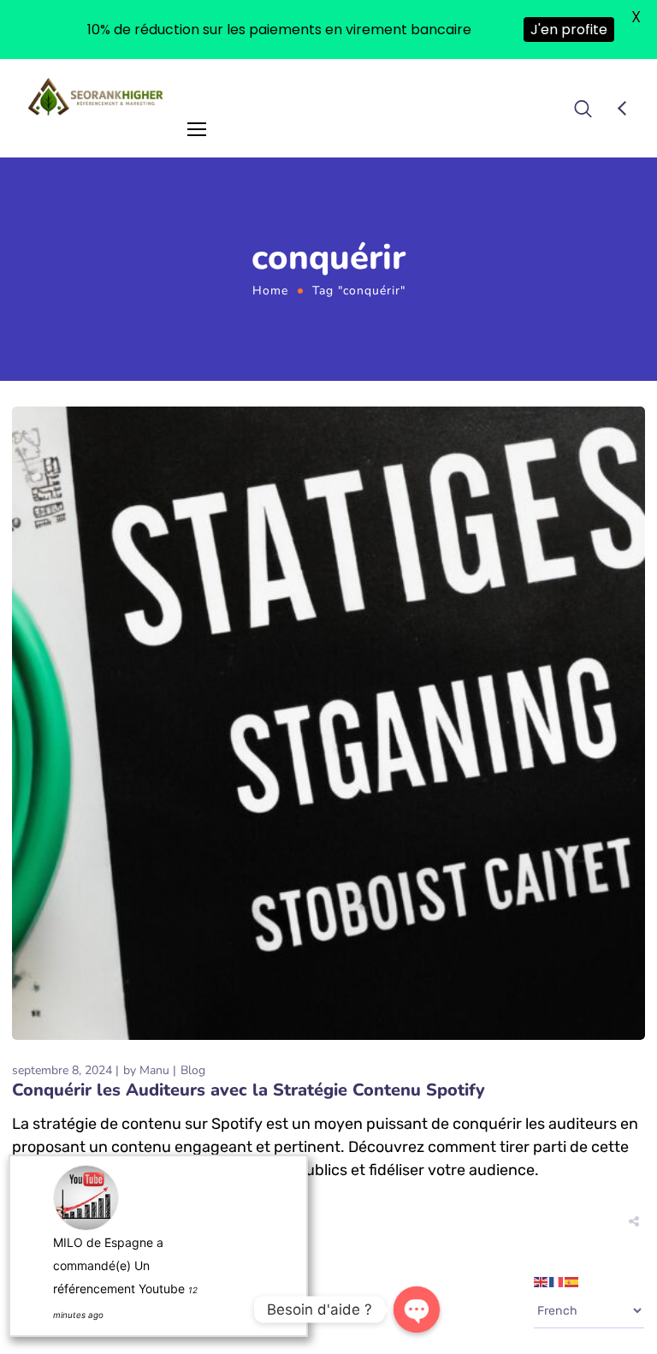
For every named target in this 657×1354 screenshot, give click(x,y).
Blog (193, 1070)
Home (270, 290)
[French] (557, 1281)
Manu (154, 1070)
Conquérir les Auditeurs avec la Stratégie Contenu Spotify (248, 1090)
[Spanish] (572, 1281)
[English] (541, 1281)
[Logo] (96, 96)
